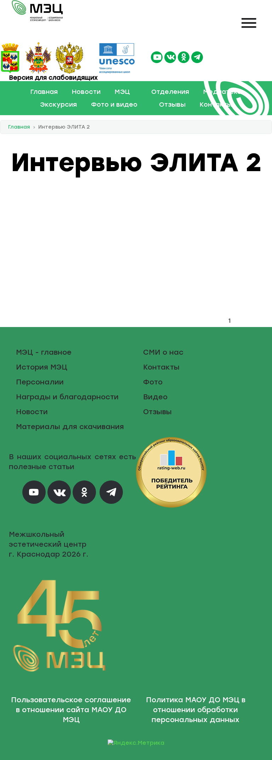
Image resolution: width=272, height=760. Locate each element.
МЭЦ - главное (44, 352)
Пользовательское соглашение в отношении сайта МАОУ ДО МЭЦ (71, 710)
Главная (44, 92)
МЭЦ (122, 92)
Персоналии (40, 382)
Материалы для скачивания (70, 426)
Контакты (216, 104)
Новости (86, 92)
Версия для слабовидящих (52, 77)
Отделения (170, 92)
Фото (153, 382)
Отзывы (172, 104)
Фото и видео (114, 104)
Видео (155, 397)
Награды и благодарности (67, 397)
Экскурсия (58, 104)
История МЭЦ (41, 367)
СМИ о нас (163, 352)
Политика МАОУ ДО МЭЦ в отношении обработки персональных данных (195, 710)
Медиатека (222, 92)
